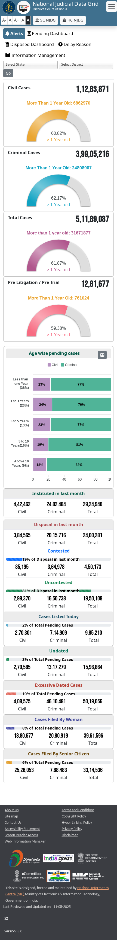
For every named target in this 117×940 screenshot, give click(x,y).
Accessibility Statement (22, 829)
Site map (11, 816)
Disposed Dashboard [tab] (31, 44)
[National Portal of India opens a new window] (59, 859)
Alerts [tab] (16, 33)
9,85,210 (93, 633)
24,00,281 (92, 535)
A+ (16, 20)
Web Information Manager (25, 841)
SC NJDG (47, 20)
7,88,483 (58, 770)
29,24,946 (92, 504)
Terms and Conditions (78, 810)
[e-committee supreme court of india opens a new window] (29, 877)
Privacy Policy (72, 829)
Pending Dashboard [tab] (52, 33)
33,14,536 (93, 770)
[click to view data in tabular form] (102, 355)
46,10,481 (56, 701)
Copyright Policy (74, 816)
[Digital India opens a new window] (25, 859)
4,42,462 (22, 504)
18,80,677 (23, 736)
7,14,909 (58, 633)
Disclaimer (70, 835)
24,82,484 (56, 504)
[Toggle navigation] (111, 6)
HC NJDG (74, 20)
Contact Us (13, 823)
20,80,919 (58, 736)
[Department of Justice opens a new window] (92, 859)
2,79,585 (22, 667)
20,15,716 (56, 535)
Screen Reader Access (21, 835)
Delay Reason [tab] (77, 44)
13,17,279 (56, 667)
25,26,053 (24, 770)
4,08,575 (22, 701)
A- (4, 20)
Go (8, 73)
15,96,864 (92, 667)
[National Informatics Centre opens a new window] (88, 877)
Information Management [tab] (37, 55)
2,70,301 (23, 633)
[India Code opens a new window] (59, 877)
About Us (12, 810)
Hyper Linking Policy (77, 823)
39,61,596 (93, 736)
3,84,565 (22, 535)
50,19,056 (92, 701)
